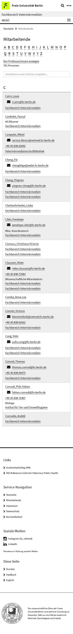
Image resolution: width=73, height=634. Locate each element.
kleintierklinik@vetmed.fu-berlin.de (33, 317)
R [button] (9, 53)
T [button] (17, 53)
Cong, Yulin (11, 336)
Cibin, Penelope (14, 219)
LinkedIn (12, 544)
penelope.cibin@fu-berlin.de (28, 225)
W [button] (29, 53)
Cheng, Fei (11, 159)
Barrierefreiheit (14, 516)
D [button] (17, 47)
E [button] (21, 47)
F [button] (25, 47)
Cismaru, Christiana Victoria (22, 244)
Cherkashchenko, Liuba (19, 205)
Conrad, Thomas (15, 361)
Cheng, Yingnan (14, 180)
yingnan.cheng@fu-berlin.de (29, 185)
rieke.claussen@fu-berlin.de (28, 268)
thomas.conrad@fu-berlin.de (29, 367)
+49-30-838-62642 (15, 146)
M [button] (52, 47)
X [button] (34, 53)
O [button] (61, 47)
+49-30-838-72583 (15, 274)
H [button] (33, 47)
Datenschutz (12, 511)
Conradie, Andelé (15, 416)
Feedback (11, 574)
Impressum (12, 505)
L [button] (48, 47)
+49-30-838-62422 (15, 322)
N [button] (56, 47)
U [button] (21, 53)
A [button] (5, 47)
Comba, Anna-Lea (15, 297)
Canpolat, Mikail (14, 134)
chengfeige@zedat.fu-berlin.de (30, 165)
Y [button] (37, 53)
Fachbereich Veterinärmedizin (22, 14)
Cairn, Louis (12, 96)
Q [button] (5, 53)
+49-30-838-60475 (15, 373)
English (10, 580)
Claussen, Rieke (14, 262)
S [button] (13, 53)
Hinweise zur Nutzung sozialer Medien (20, 551)
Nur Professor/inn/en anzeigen (21, 61)
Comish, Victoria (15, 311)
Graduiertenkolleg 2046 (18, 467)
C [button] (13, 47)
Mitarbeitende (13, 500)
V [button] (25, 53)
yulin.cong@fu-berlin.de (26, 342)
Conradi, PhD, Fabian (17, 386)
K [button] (44, 47)
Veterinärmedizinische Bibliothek (24, 151)
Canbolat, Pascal (15, 116)
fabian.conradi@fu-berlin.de (28, 392)
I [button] (36, 47)
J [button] (40, 47)
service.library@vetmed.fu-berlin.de (33, 140)
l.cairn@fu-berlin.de (23, 102)
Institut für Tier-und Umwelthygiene (26, 407)
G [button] (29, 47)
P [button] (65, 47)
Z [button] (41, 53)
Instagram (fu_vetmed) (20, 538)
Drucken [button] (10, 569)
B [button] (9, 47)
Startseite (8, 28)
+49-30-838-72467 (15, 398)
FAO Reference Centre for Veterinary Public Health (32, 473)
